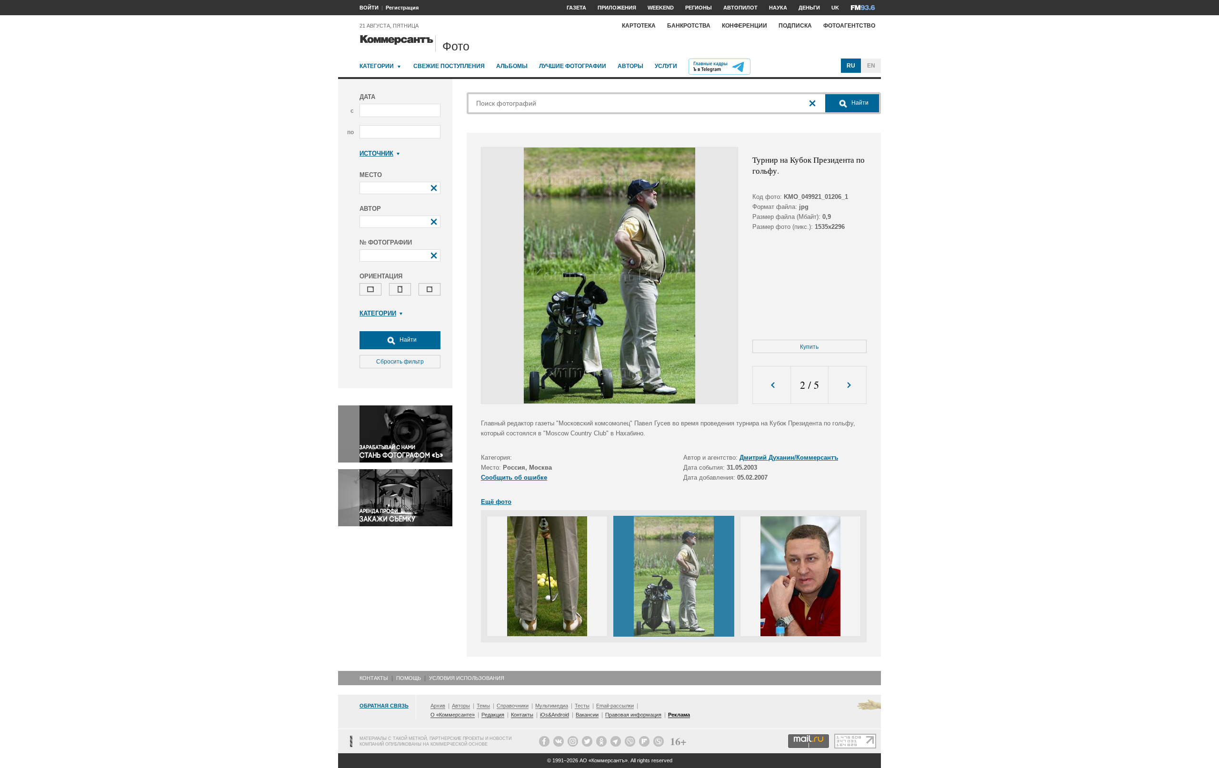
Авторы (630, 66)
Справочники (513, 706)
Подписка (795, 25)
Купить (809, 347)
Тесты (582, 706)
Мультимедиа (551, 706)
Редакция (492, 715)
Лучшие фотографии (572, 66)
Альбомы (512, 66)
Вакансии (587, 715)
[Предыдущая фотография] (771, 385)
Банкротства (688, 25)
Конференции (744, 25)
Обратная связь (384, 706)
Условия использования (466, 678)
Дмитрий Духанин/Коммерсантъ (788, 457)
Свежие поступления (449, 66)
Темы (483, 706)
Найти (407, 339)
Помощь (408, 678)
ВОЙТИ (369, 7)
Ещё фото (496, 501)
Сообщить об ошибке (514, 477)
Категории (377, 66)
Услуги (666, 66)
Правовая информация (633, 715)
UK (835, 7)
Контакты (374, 678)
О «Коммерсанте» (452, 715)
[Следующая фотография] (847, 385)
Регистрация (402, 7)
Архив (437, 706)
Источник (376, 153)
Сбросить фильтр (400, 361)
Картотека (639, 25)
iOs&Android (554, 715)
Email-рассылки (615, 706)
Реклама (679, 715)
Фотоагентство (849, 25)
